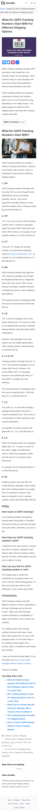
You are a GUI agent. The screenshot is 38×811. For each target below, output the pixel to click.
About (22, 803)
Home (2, 9)
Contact (27, 803)
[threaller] (3, 3)
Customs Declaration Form (21, 254)
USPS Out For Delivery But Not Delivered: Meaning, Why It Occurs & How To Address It (20, 708)
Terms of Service (13, 803)
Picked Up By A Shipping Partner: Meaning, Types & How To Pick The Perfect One (17, 742)
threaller (10, 3)
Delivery (8, 736)
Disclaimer (16, 800)
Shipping (22, 736)
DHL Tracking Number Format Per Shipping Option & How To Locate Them (20, 697)
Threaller (21, 807)
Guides (15, 736)
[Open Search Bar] (26, 3)
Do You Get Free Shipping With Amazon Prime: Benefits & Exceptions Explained (17, 752)
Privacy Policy (26, 800)
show (22, 122)
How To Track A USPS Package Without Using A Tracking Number (20, 726)
